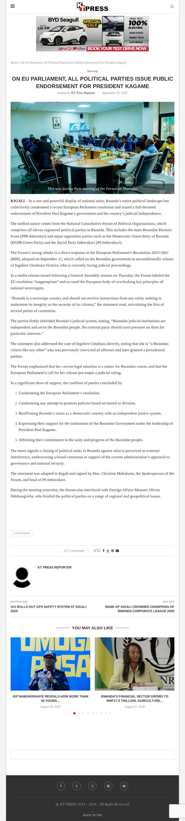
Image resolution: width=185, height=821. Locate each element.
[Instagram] (92, 786)
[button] (17, 676)
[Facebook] (61, 786)
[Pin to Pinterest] (112, 551)
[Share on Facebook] (103, 551)
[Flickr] (108, 786)
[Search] (172, 7)
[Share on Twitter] (107, 551)
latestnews (22, 533)
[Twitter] (77, 786)
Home (14, 62)
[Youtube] (124, 786)
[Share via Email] (117, 551)
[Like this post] (98, 551)
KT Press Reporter (83, 93)
